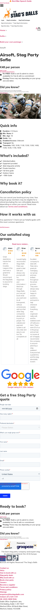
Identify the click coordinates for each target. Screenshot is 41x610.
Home (2, 30)
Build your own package (10, 42)
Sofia (2, 36)
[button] (3, 70)
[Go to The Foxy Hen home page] (20, 13)
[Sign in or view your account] (19, 28)
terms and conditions (17, 206)
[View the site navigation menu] (2, 7)
